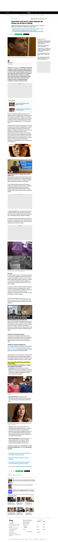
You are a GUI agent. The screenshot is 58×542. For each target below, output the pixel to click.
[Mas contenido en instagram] (31, 532)
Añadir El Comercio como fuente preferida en (39, 18)
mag (45, 539)
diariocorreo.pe (36, 539)
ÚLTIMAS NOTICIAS (41, 39)
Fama (38, 526)
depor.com (26, 539)
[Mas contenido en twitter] (29, 532)
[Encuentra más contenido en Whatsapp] (13, 34)
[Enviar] (8, 15)
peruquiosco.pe (41, 539)
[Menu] (8, 13)
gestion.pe (22, 539)
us (37, 524)
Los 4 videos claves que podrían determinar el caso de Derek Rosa (23, 109)
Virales (38, 529)
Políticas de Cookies (26, 523)
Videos (44, 521)
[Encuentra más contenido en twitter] (11, 34)
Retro (44, 526)
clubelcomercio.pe (17, 539)
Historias (38, 532)
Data (44, 524)
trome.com (31, 539)
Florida (20, 475)
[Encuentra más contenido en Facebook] (9, 34)
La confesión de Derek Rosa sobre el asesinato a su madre (22, 104)
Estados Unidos (15, 475)
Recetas (44, 529)
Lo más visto (11, 478)
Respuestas (39, 521)
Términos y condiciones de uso (27, 520)
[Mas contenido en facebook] (27, 532)
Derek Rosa (26, 278)
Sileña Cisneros (10, 62)
